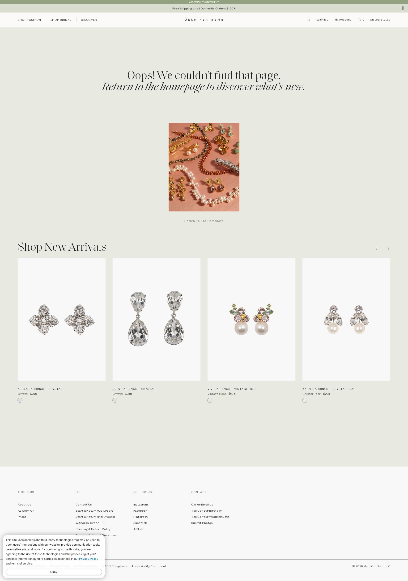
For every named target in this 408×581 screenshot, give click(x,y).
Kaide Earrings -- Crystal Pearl (329, 389)
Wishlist (322, 19)
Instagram (140, 504)
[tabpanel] (204, 173)
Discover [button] (89, 19)
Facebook (140, 510)
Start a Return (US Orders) (95, 510)
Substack (140, 523)
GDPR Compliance (115, 566)
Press (22, 516)
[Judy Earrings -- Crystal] (156, 319)
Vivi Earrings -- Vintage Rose (232, 389)
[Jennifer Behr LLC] (204, 20)
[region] (204, 8)
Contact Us (84, 504)
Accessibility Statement (149, 566)
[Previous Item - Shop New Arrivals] (378, 248)
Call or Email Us (202, 504)
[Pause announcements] (403, 8)
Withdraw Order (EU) (91, 523)
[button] (360, 19)
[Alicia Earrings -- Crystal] (62, 319)
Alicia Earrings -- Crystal (40, 389)
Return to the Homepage (204, 221)
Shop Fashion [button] (29, 19)
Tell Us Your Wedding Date (210, 516)
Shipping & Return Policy (93, 529)
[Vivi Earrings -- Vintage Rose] (251, 319)
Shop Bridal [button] (61, 19)
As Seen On (26, 510)
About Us (24, 504)
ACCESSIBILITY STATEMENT (204, 2)
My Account (343, 19)
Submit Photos (202, 523)
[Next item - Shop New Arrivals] (387, 248)
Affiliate (138, 529)
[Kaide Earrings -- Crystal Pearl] (346, 319)
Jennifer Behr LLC (377, 566)
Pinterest (140, 516)
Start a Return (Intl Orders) (95, 516)
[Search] (309, 19)
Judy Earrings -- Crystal (134, 389)
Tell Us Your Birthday (206, 510)
